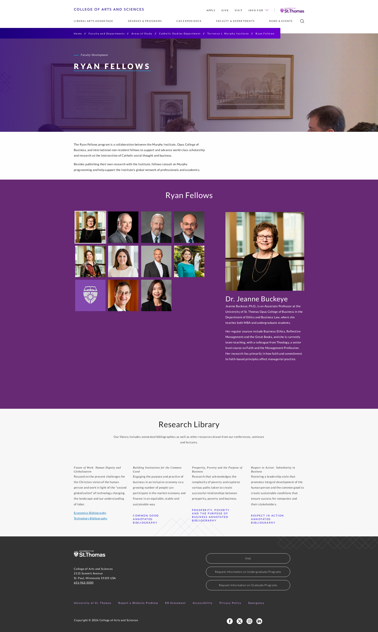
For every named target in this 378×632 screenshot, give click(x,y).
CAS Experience (189, 20)
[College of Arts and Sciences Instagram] (249, 621)
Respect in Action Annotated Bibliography (267, 519)
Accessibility (203, 602)
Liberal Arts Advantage (93, 20)
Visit (239, 10)
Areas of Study (142, 33)
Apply (211, 10)
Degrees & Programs (145, 20)
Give (225, 10)
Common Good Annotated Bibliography (146, 519)
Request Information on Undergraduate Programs (248, 571)
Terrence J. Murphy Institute (228, 33)
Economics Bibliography (90, 513)
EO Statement (175, 602)
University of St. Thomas (92, 602)
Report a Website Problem (138, 602)
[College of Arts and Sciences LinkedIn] (259, 621)
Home (78, 33)
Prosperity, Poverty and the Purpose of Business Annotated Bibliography (211, 515)
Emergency (256, 602)
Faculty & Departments (235, 20)
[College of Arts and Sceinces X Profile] (240, 621)
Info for (255, 10)
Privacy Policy (230, 602)
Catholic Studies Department (180, 33)
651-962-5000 (84, 582)
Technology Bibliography (90, 518)
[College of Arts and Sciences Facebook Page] (230, 621)
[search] (302, 21)
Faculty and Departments (107, 33)
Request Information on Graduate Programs (248, 585)
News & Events (281, 20)
